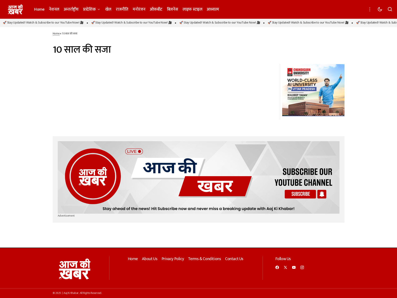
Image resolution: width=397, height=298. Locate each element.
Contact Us (234, 258)
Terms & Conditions (204, 258)
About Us (149, 258)
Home (56, 33)
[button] (370, 9)
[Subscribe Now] (198, 177)
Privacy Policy (173, 258)
